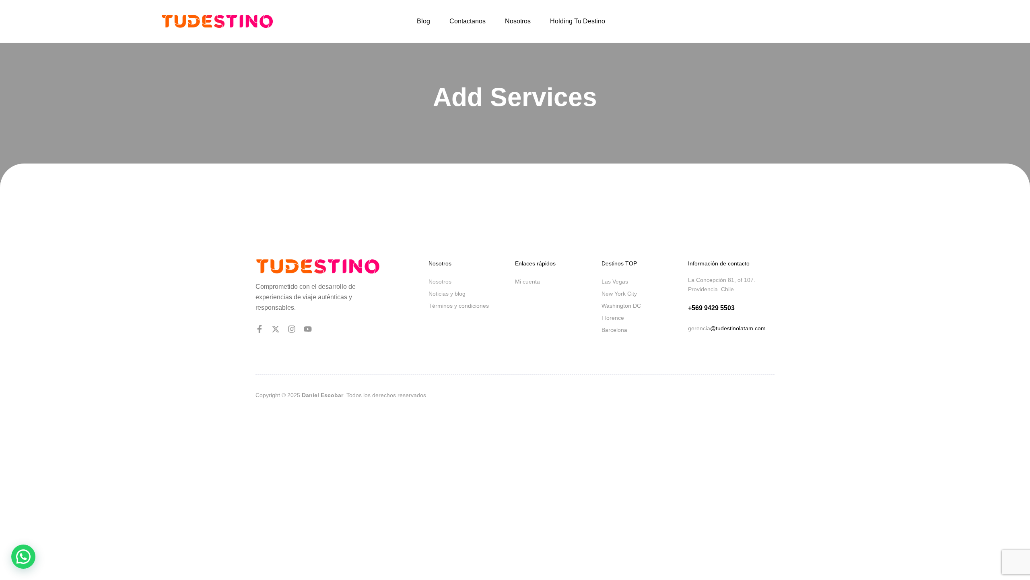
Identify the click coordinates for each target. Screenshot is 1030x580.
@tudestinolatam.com (738, 328)
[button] (23, 557)
